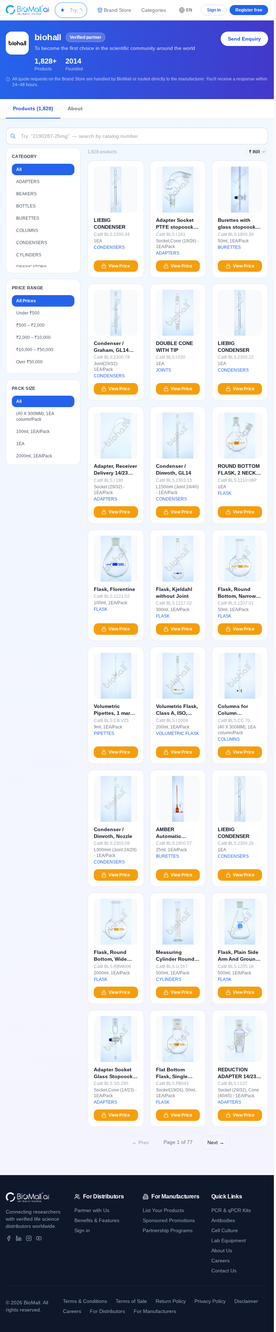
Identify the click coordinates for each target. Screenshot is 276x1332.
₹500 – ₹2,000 (30, 325)
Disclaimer (246, 1301)
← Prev (140, 1142)
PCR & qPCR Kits (231, 1210)
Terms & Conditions (85, 1301)
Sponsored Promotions (169, 1220)
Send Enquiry (244, 39)
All (19, 169)
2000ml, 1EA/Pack (34, 455)
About (75, 108)
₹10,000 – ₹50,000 (34, 349)
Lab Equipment (228, 1240)
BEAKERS (26, 193)
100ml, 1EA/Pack (33, 431)
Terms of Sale (131, 1301)
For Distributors (107, 1311)
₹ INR (254, 151)
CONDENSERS (31, 242)
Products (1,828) (33, 108)
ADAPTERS (28, 181)
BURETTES (27, 218)
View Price (119, 266)
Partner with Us (91, 1210)
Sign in (214, 10)
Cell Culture (224, 1230)
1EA (20, 443)
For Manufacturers (155, 1311)
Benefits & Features (96, 1220)
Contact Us (223, 1270)
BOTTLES (26, 206)
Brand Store (117, 10)
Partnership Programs (168, 1230)
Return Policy (171, 1301)
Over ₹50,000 (29, 361)
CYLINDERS (28, 254)
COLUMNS (27, 230)
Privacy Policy (210, 1301)
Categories (153, 10)
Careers (220, 1260)
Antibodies (223, 1220)
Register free (248, 10)
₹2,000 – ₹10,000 (33, 337)
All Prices (26, 300)
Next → (215, 1142)
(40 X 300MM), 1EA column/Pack (35, 416)
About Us (221, 1250)
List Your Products (163, 1210)
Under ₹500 (28, 313)
